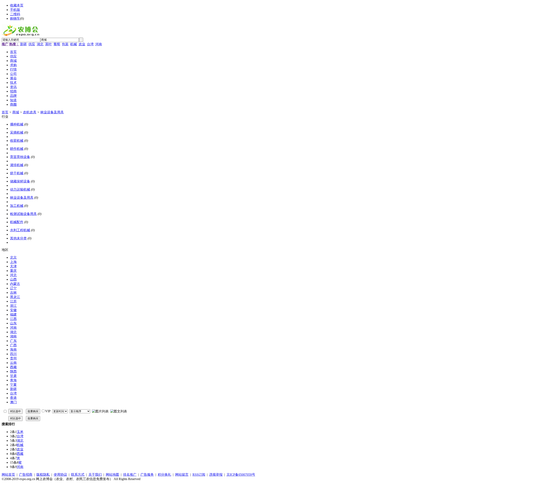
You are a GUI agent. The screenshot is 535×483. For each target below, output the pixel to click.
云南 (13, 362)
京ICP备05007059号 (241, 474)
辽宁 (13, 288)
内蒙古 (15, 284)
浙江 (13, 305)
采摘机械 (16, 132)
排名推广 (129, 474)
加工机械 (16, 205)
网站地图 (112, 474)
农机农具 (29, 112)
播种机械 (16, 124)
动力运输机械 (20, 189)
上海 (13, 262)
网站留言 (182, 474)
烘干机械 (16, 173)
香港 (13, 398)
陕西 (13, 371)
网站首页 (8, 474)
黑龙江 (15, 297)
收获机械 (16, 140)
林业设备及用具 (52, 112)
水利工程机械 (20, 230)
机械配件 (16, 222)
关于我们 (95, 474)
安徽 (13, 310)
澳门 (13, 402)
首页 (5, 112)
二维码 (15, 14)
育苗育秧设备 (20, 157)
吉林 (13, 292)
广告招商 (25, 474)
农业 (82, 44)
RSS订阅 (198, 474)
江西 (13, 319)
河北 (13, 275)
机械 (73, 44)
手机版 (15, 9)
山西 (13, 279)
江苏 (13, 301)
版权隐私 (43, 474)
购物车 (15, 18)
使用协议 (60, 474)
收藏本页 (16, 5)
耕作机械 (16, 148)
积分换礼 (164, 474)
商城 (15, 112)
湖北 (40, 44)
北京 (13, 257)
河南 (98, 44)
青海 (13, 380)
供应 (31, 44)
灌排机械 (16, 165)
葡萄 (57, 44)
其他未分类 (18, 238)
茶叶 (48, 44)
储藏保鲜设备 (20, 181)
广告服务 (147, 474)
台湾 (90, 44)
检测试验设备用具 (23, 214)
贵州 (13, 358)
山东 (13, 323)
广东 (13, 341)
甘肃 (13, 376)
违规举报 (216, 474)
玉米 (20, 432)
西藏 (13, 367)
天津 (13, 266)
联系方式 (77, 474)
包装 (65, 44)
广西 (13, 345)
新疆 (23, 44)
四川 (13, 354)
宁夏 (13, 384)
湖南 (13, 336)
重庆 (13, 270)
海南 (13, 349)
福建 (13, 314)
